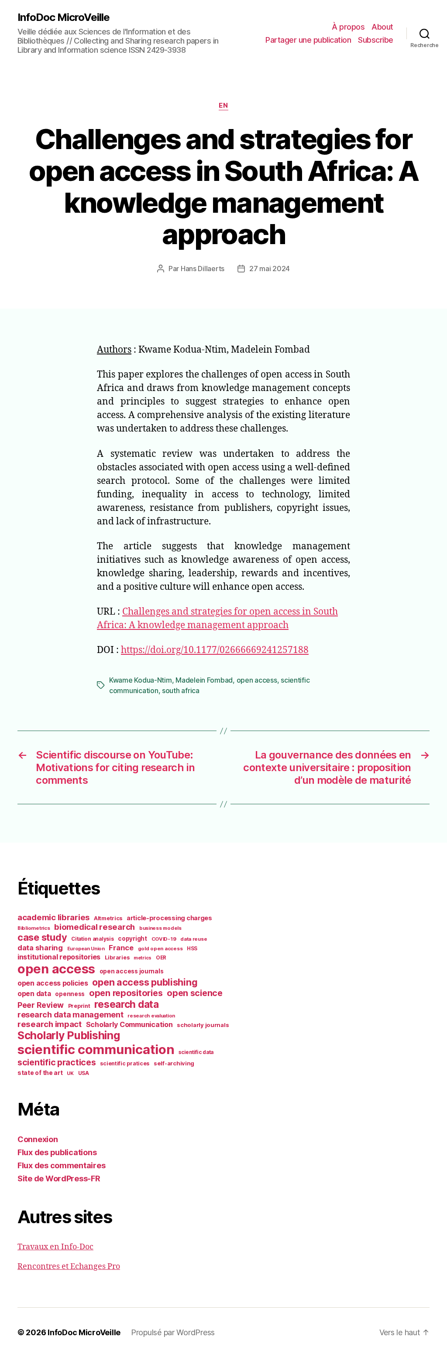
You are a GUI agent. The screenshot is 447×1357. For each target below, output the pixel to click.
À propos (348, 26)
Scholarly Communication (129, 1024)
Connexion (37, 1139)
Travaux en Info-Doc (55, 1247)
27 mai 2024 (269, 268)
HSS (192, 948)
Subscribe (375, 39)
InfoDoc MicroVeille (63, 17)
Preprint (79, 1006)
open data (34, 994)
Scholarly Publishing (68, 1035)
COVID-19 (163, 939)
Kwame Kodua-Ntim (140, 680)
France (121, 947)
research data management (70, 1014)
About (382, 26)
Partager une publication (308, 39)
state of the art (40, 1072)
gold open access (160, 948)
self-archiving (174, 1063)
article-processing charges (169, 918)
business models (160, 928)
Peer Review (40, 1005)
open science (195, 993)
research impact (49, 1024)
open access (257, 680)
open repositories (125, 993)
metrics (142, 958)
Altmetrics (108, 918)
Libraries (117, 957)
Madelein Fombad (204, 680)
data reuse (193, 939)
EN (223, 105)
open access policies (52, 983)
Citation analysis (92, 939)
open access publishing (144, 982)
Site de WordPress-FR (58, 1178)
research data (126, 1004)
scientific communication (96, 1049)
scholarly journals (203, 1024)
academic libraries (53, 917)
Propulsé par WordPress (173, 1332)
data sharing (40, 947)
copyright (132, 938)
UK (70, 1073)
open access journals (132, 971)
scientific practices (56, 1062)
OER (161, 958)
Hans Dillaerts (202, 268)
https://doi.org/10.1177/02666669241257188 (215, 650)
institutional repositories (58, 956)
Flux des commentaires (61, 1165)
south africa (180, 690)
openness (70, 993)
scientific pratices (124, 1063)
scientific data (196, 1052)
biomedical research (94, 927)
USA (83, 1073)
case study (42, 937)
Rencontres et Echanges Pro (68, 1267)
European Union (86, 948)
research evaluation (151, 1016)
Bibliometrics (33, 928)
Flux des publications (56, 1152)
